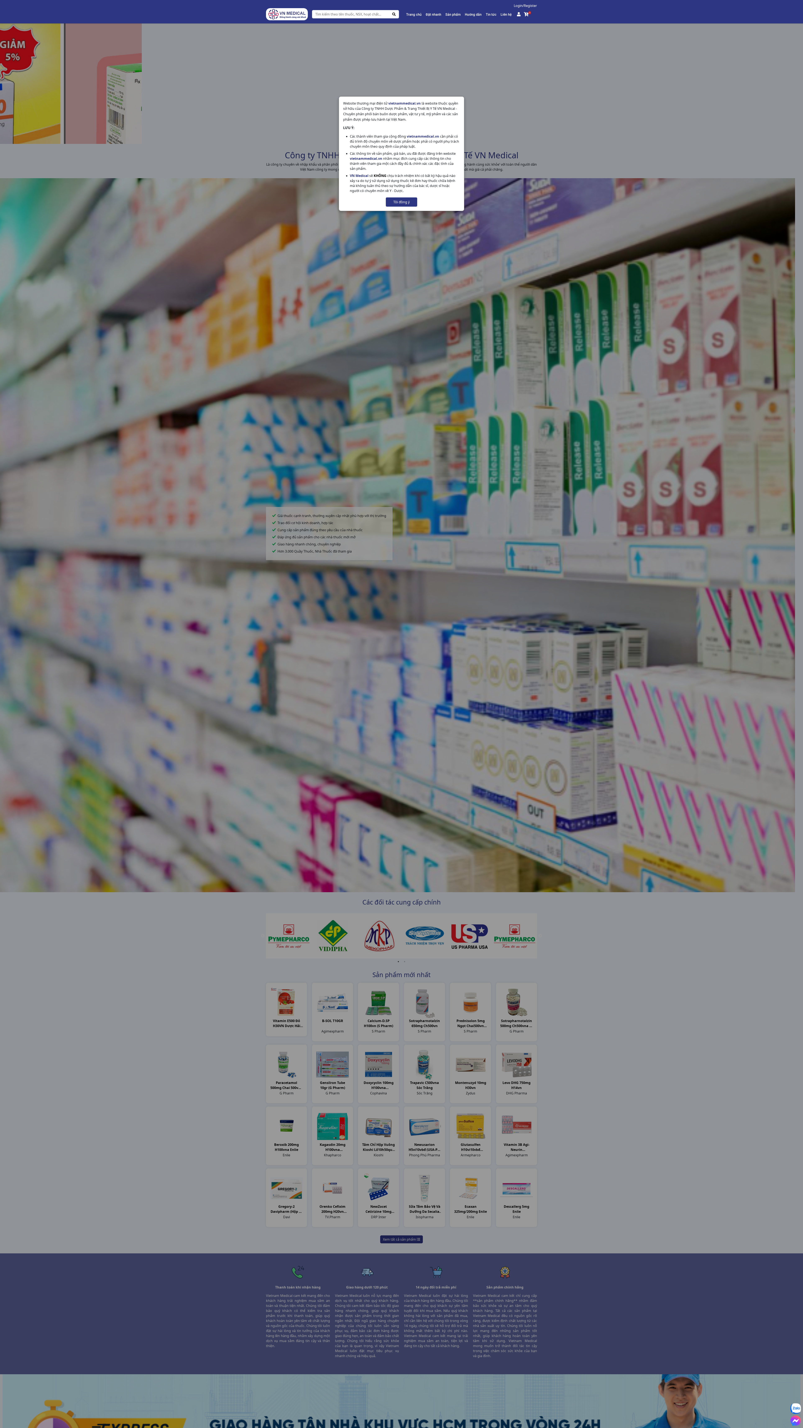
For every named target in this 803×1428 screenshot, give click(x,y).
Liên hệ (506, 15)
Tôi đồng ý (401, 202)
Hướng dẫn (473, 15)
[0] (526, 14)
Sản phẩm (453, 15)
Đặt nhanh (433, 15)
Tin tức (491, 15)
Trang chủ (414, 15)
